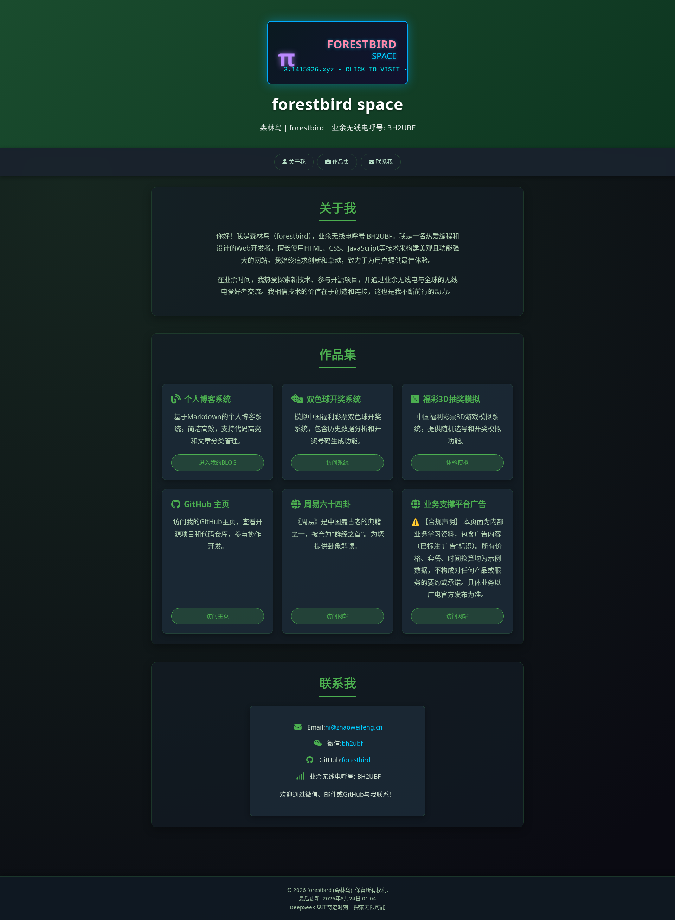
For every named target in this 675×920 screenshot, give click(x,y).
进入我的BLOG (218, 462)
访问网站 (337, 616)
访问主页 (217, 616)
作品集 (340, 162)
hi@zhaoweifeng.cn (353, 727)
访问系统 (337, 462)
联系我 (383, 162)
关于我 (296, 162)
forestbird (356, 760)
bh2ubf (352, 743)
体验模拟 (457, 462)
